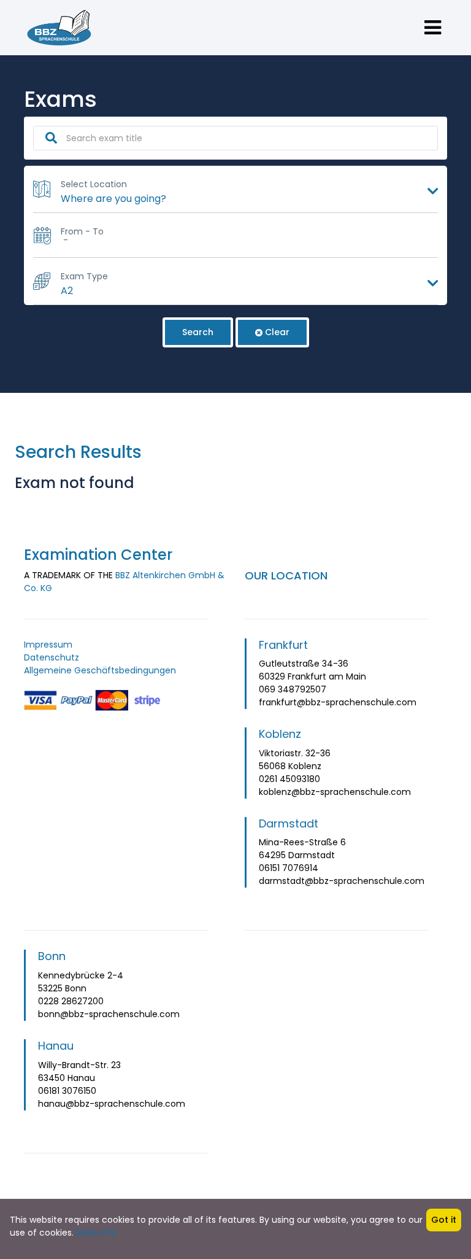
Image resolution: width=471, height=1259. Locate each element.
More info (96, 1232)
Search (197, 332)
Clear (277, 332)
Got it (443, 1220)
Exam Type (84, 276)
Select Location (94, 184)
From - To (82, 231)
